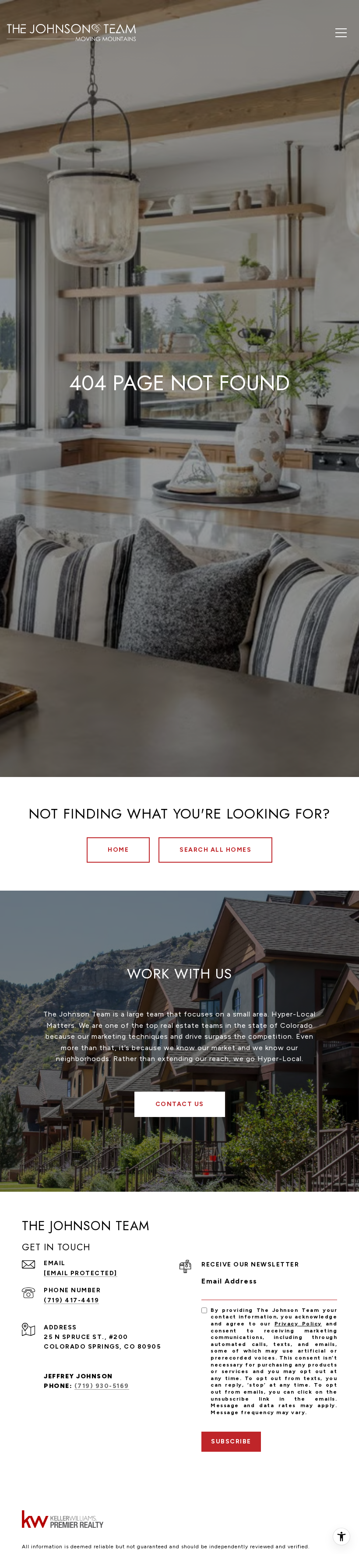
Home (118, 849)
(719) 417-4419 (71, 1300)
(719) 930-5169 (101, 1386)
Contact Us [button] (179, 1104)
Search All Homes (215, 849)
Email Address (229, 1281)
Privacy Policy (298, 1324)
